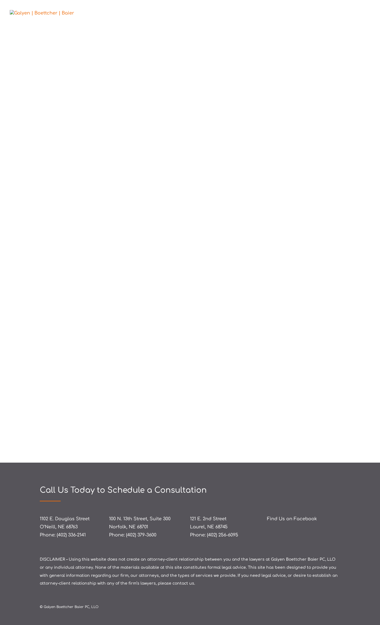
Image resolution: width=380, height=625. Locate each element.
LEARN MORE (71, 427)
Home (267, 13)
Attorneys (292, 13)
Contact (362, 13)
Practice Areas (328, 13)
